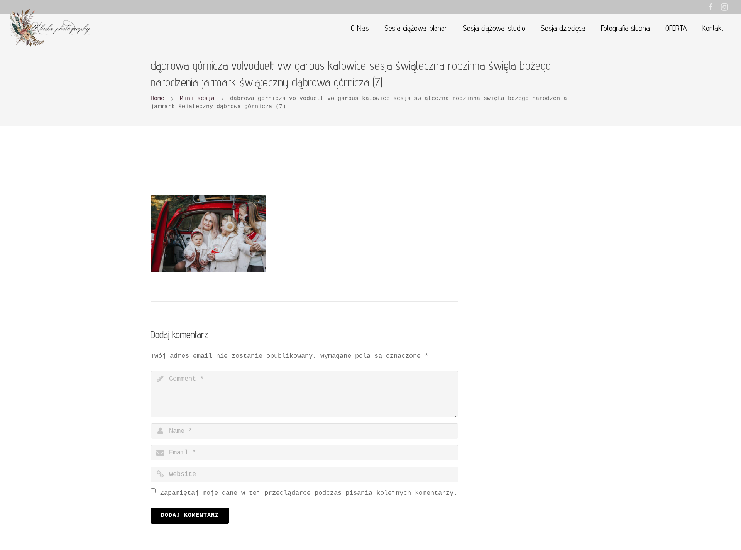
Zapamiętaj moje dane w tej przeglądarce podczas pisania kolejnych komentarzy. (308, 493)
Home (157, 98)
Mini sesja (197, 98)
